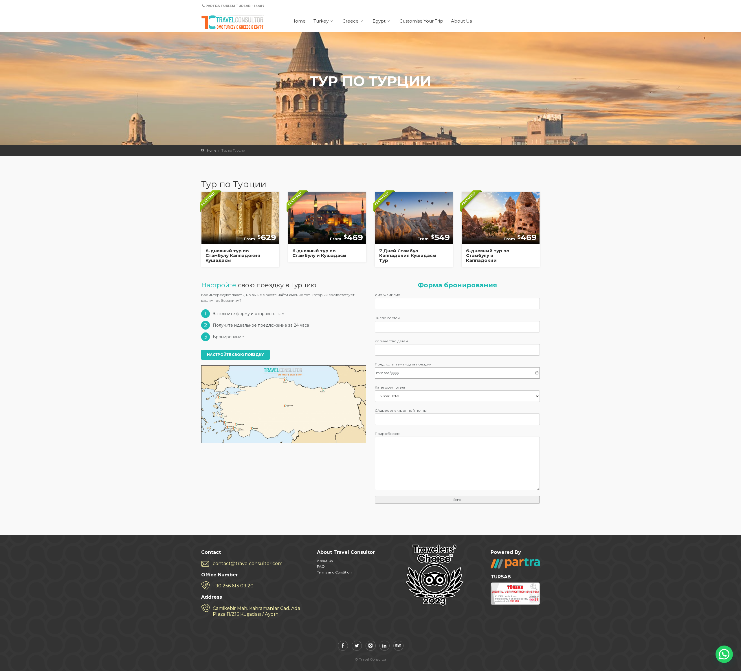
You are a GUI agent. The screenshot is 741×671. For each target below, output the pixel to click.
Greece (350, 21)
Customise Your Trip (421, 21)
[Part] (515, 563)
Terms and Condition (334, 572)
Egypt (379, 21)
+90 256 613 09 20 (233, 586)
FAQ (321, 566)
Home (298, 21)
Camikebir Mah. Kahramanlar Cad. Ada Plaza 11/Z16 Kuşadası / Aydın (256, 611)
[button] (724, 654)
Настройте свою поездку (235, 354)
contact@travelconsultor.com (248, 563)
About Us (461, 21)
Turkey (321, 21)
